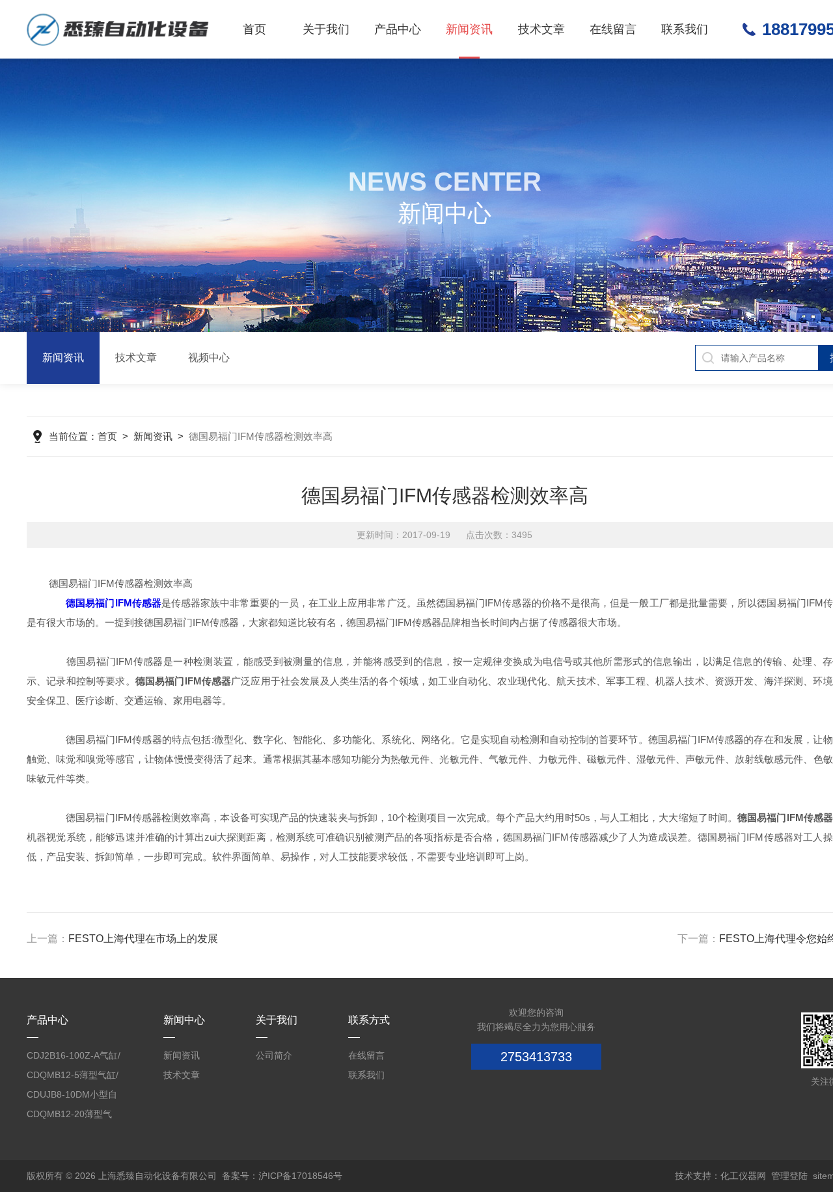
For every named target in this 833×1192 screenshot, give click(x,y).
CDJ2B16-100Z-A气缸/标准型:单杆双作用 (73, 1057)
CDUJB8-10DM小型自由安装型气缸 (72, 1096)
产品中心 (397, 29)
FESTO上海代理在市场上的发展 (143, 938)
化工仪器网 (743, 1176)
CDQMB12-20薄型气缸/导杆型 (69, 1116)
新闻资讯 (469, 29)
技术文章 (541, 29)
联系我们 (684, 29)
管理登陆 (789, 1176)
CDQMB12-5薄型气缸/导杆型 (72, 1077)
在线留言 (613, 29)
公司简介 (274, 1055)
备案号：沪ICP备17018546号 (282, 1176)
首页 (254, 29)
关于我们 (326, 29)
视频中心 (209, 357)
